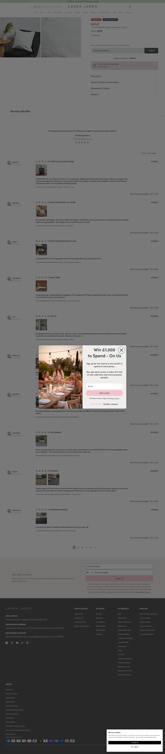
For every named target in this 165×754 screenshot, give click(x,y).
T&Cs (105, 398)
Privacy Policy (114, 398)
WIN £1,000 (104, 393)
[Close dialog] (121, 350)
